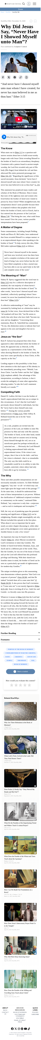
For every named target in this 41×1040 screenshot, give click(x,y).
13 (27, 469)
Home (2, 12)
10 (17, 386)
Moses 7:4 (5, 216)
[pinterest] (15, 77)
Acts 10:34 (22, 577)
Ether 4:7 (5, 626)
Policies (35, 1012)
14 (38, 488)
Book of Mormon (19, 1012)
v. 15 (37, 185)
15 (36, 505)
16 (20, 566)
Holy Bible (20, 1018)
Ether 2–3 (18, 152)
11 (7, 410)
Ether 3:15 (21, 246)
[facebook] (3, 77)
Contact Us (5, 1013)
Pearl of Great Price (20, 1021)
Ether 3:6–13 (6, 176)
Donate (20, 9)
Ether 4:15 (32, 609)
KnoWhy (8, 12)
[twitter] (9, 77)
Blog (5, 1010)
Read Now (20, 711)
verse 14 (4, 311)
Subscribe (35, 1014)
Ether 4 (10, 540)
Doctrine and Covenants (20, 1015)
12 (10, 419)
